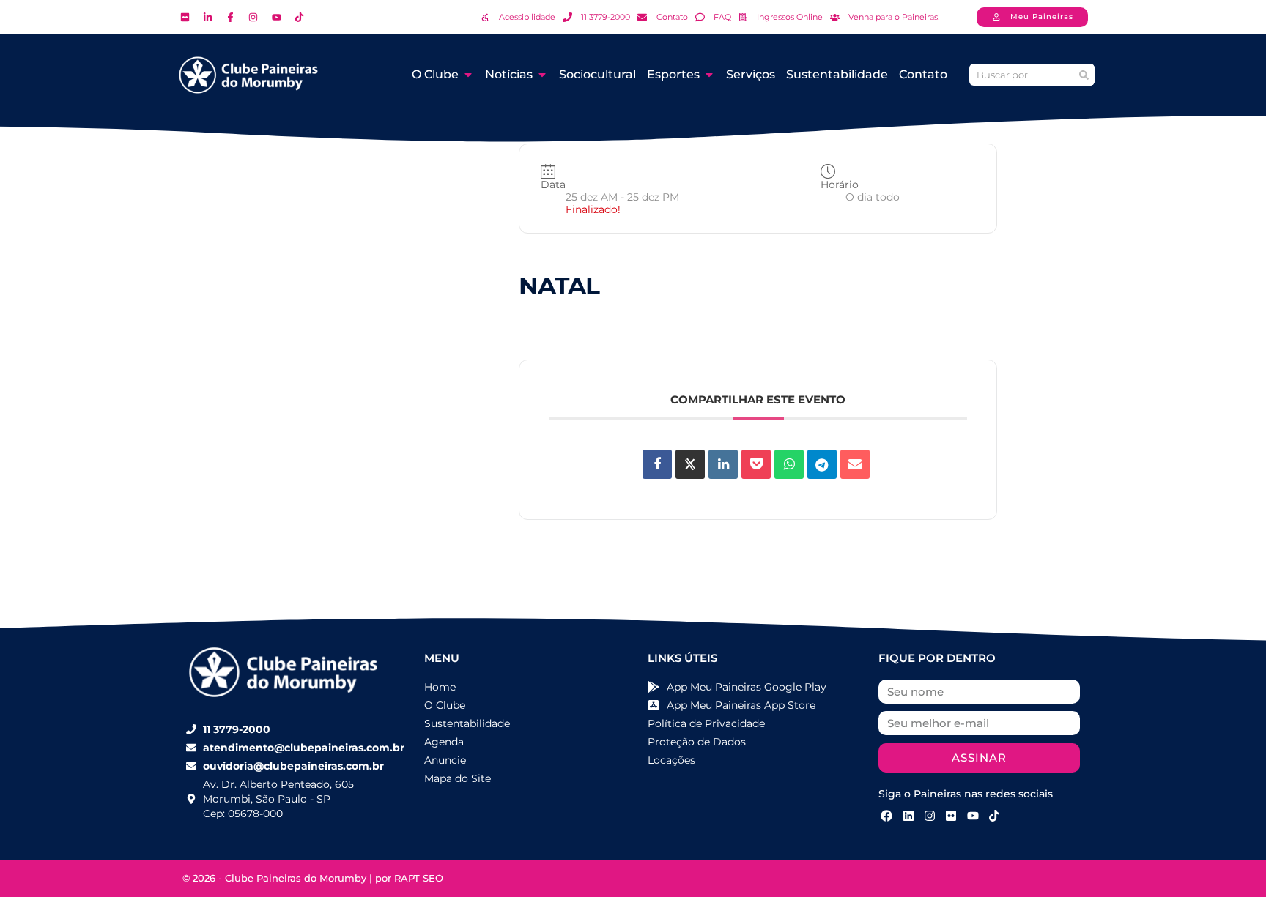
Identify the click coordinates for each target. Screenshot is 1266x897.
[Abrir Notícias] (542, 74)
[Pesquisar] (1084, 75)
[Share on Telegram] (822, 464)
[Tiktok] (994, 816)
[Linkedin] (723, 464)
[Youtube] (973, 816)
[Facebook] (886, 816)
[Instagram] (930, 816)
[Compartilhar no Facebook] (657, 464)
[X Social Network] (690, 464)
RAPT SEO (418, 878)
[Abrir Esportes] (709, 74)
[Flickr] (951, 816)
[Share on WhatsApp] (789, 464)
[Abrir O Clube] (468, 74)
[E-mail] (855, 464)
